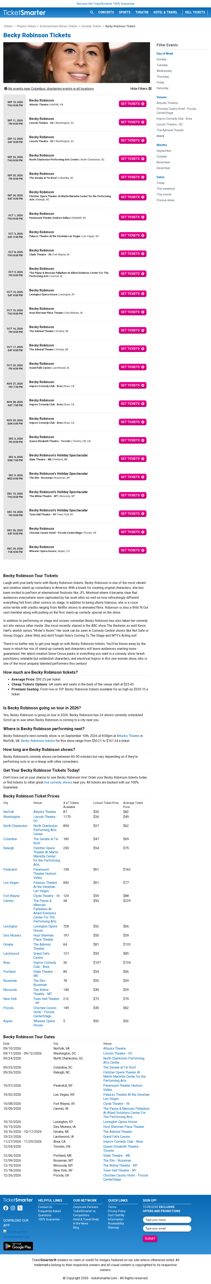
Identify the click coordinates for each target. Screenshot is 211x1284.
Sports (124, 12)
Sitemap (113, 1227)
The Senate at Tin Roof (119, 1067)
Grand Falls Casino (41, 956)
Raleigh (8, 848)
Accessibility (116, 1223)
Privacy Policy (117, 1211)
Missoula (10, 990)
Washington (11, 817)
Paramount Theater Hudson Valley (44, 874)
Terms (112, 1207)
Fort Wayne (11, 896)
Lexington (10, 926)
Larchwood (11, 953)
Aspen (8, 1021)
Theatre (142, 12)
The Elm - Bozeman (40, 983)
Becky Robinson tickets (38, 741)
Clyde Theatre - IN (46, 896)
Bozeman (10, 981)
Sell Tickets (195, 12)
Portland (9, 972)
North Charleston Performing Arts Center (45, 830)
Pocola (8, 1008)
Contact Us (45, 1207)
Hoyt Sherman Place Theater (43, 937)
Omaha (8, 944)
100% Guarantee (49, 1219)
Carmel (8, 901)
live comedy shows (58, 782)
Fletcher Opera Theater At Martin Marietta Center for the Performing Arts (46, 856)
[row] (76, 104)
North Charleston (15, 826)
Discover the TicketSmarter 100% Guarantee (106, 3)
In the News (80, 1223)
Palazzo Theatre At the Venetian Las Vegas (45, 887)
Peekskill (10, 869)
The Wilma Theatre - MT (42, 992)
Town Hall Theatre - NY (119, 1170)
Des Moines (12, 935)
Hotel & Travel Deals (86, 1219)
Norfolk (8, 812)
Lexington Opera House (120, 1122)
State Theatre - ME (116, 1156)
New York (10, 999)
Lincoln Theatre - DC (117, 1053)
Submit (150, 1238)
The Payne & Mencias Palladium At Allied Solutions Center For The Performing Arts (44, 911)
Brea (6, 963)
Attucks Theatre (128, 736)
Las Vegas (11, 883)
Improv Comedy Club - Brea (44, 965)
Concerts (106, 12)
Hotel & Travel (165, 12)
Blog (76, 1227)
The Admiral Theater (41, 947)
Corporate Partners (85, 1207)
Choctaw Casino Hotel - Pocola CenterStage (44, 1012)
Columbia (10, 839)
